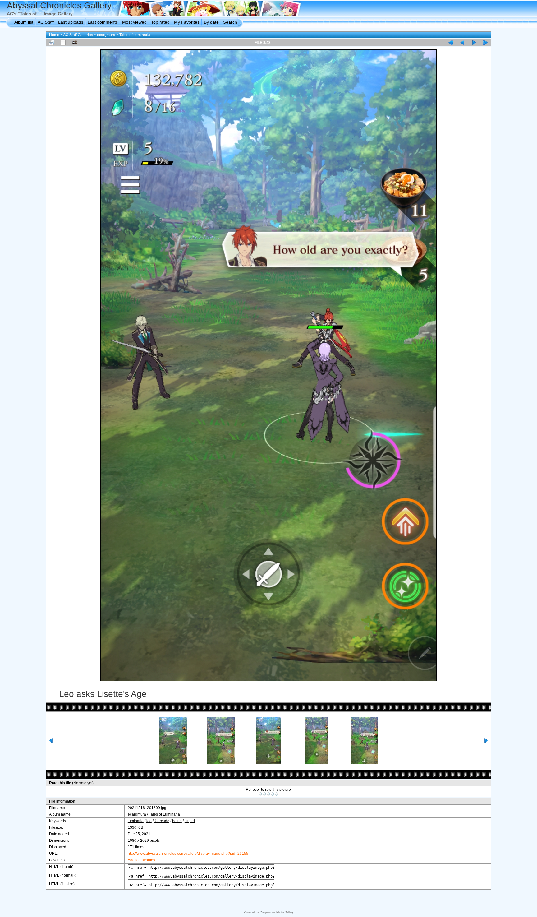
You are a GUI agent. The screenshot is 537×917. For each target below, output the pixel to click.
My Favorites (187, 22)
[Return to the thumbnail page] (51, 42)
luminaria (136, 821)
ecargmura (106, 35)
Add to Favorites (141, 860)
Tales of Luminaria (134, 35)
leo (149, 821)
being (177, 821)
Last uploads (70, 22)
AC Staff (46, 22)
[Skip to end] (485, 42)
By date (211, 22)
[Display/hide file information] (63, 42)
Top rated (160, 22)
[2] (264, 794)
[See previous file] (462, 42)
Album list (23, 22)
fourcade (161, 821)
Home (54, 35)
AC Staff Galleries (78, 35)
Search (230, 22)
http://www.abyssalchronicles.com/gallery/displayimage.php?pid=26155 (188, 853)
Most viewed (134, 22)
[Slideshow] (74, 42)
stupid (190, 821)
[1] (260, 794)
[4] (272, 794)
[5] (276, 794)
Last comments (103, 22)
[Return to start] (451, 42)
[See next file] (474, 42)
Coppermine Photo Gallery (277, 912)
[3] (268, 794)
